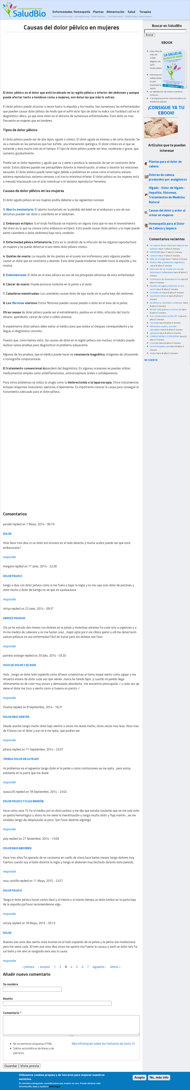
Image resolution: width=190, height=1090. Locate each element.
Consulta (154, 322)
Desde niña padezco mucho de (165, 309)
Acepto (139, 1077)
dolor (7, 534)
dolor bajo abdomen (17, 848)
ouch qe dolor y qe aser (19, 665)
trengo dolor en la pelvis (21, 759)
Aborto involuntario (19, 209)
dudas (153, 353)
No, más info (159, 1077)
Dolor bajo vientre (16, 717)
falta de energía (157, 259)
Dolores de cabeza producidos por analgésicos (168, 177)
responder (9, 557)
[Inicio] (24, 9)
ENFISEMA (155, 252)
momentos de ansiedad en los (165, 279)
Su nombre (10, 984)
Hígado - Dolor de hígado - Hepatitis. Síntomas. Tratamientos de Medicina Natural (167, 194)
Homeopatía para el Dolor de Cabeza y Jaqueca (167, 226)
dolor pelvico (12, 576)
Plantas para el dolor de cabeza (165, 164)
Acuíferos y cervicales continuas (166, 302)
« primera (28, 966)
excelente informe (159, 296)
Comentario (12, 1013)
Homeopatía (82, 13)
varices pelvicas (14, 618)
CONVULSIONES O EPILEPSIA (164, 336)
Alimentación (115, 13)
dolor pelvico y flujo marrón (23, 801)
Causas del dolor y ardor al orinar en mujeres (167, 212)
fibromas (18, 303)
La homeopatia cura (160, 346)
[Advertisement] (34, 58)
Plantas (98, 13)
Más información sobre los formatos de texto (101, 1043)
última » (115, 966)
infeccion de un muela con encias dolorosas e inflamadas (167, 270)
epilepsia (154, 333)
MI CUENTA (151, 360)
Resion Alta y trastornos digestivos (167, 262)
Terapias (145, 13)
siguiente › (99, 966)
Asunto (8, 998)
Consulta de (156, 292)
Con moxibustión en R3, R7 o (164, 316)
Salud (131, 13)
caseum (154, 255)
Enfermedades (62, 13)
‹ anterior (44, 966)
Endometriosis (16, 275)
